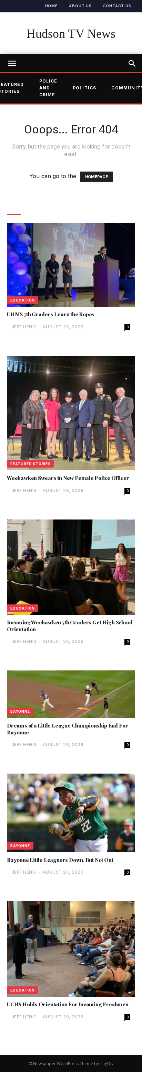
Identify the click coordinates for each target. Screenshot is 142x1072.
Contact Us (117, 5)
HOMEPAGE (96, 176)
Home (51, 5)
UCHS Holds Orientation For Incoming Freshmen (68, 1004)
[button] (132, 63)
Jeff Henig (24, 326)
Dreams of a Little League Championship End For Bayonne (67, 729)
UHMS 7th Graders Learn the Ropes (50, 314)
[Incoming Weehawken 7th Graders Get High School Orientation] (71, 567)
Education (22, 300)
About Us (80, 5)
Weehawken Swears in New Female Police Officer (68, 478)
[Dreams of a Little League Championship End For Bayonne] (71, 694)
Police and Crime (48, 88)
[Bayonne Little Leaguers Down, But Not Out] (71, 813)
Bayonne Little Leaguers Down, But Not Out (60, 860)
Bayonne (20, 711)
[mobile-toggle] (12, 63)
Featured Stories (30, 464)
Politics (85, 87)
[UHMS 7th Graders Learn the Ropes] (71, 265)
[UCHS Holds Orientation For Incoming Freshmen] (71, 949)
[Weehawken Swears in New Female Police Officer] (71, 413)
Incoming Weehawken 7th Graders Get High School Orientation (69, 626)
